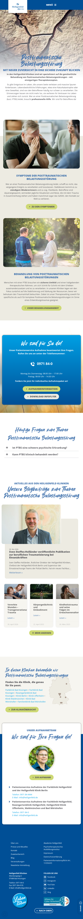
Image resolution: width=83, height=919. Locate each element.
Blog (12, 858)
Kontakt (14, 850)
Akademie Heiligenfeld (53, 843)
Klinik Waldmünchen (14, 698)
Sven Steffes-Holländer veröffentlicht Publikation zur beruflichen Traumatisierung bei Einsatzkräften (39, 554)
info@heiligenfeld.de (23, 888)
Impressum (48, 853)
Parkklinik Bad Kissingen (16, 690)
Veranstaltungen (17, 861)
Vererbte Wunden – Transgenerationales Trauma (19, 608)
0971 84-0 (45, 363)
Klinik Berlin (21, 695)
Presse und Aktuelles (19, 847)
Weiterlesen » (16, 572)
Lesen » (11, 618)
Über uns (14, 843)
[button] (51, 5)
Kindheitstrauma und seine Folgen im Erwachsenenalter (69, 608)
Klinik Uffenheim (36, 695)
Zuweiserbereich (17, 854)
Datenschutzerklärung (53, 857)
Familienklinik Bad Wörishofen (32, 701)
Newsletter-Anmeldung (20, 865)
